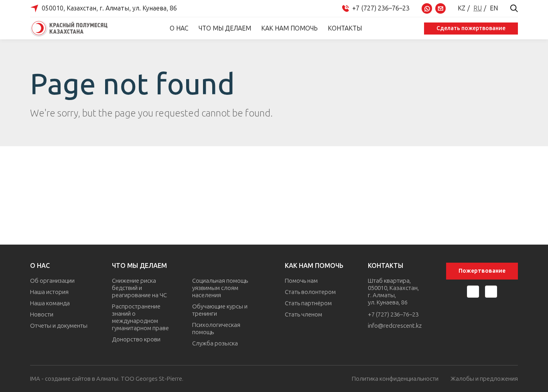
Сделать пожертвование (470, 28)
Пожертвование (482, 270)
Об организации (52, 280)
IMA (35, 378)
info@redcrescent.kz (395, 325)
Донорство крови (136, 339)
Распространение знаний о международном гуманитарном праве (140, 317)
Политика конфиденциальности (395, 379)
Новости (41, 314)
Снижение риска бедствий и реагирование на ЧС (139, 288)
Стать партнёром (308, 303)
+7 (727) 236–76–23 (393, 314)
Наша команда (50, 303)
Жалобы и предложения (484, 379)
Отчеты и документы (58, 325)
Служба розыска (215, 343)
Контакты (345, 28)
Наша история (49, 292)
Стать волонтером (310, 292)
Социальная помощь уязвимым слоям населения (220, 288)
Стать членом (303, 314)
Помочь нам (301, 280)
